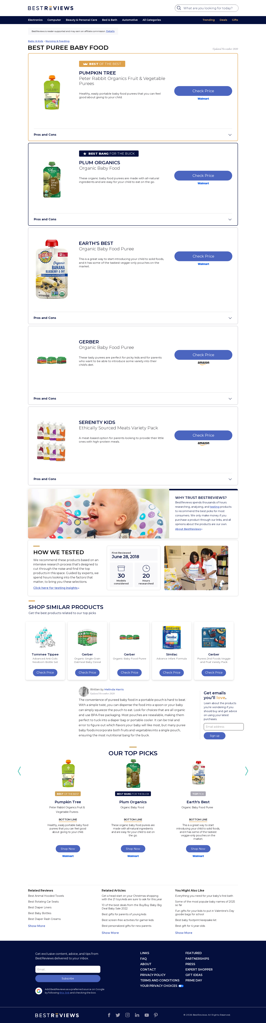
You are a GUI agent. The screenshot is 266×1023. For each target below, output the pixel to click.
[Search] (179, 9)
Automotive (130, 20)
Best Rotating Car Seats (43, 901)
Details (110, 31)
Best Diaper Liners (39, 907)
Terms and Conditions (160, 980)
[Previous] (19, 771)
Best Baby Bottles (39, 913)
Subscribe (68, 978)
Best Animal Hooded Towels (46, 895)
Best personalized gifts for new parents (126, 926)
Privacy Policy (152, 975)
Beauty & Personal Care (81, 20)
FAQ (143, 958)
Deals (223, 20)
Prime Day (193, 980)
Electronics (35, 20)
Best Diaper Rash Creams (44, 919)
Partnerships (197, 958)
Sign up (214, 735)
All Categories (152, 20)
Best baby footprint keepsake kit (195, 920)
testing (214, 506)
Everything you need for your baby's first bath (204, 895)
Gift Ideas (193, 975)
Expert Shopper (199, 969)
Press (190, 964)
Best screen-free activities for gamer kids (128, 920)
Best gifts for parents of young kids (124, 914)
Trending (209, 20)
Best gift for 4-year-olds (190, 926)
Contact (148, 969)
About (145, 964)
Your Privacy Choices (158, 986)
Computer (54, 20)
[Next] (246, 771)
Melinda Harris (114, 689)
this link (64, 992)
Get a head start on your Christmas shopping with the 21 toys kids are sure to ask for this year (132, 897)
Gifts (235, 20)
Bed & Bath (109, 20)
